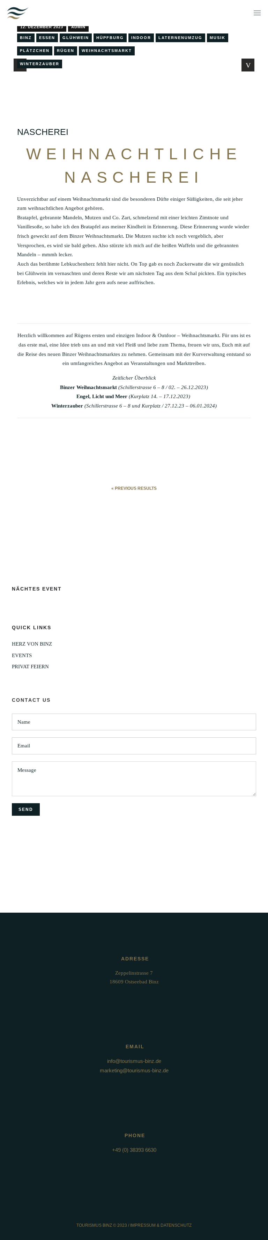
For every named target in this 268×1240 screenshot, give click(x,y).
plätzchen (35, 50)
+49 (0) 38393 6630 (134, 1150)
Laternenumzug (180, 38)
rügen (65, 50)
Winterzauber (39, 64)
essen (47, 38)
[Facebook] (128, 1212)
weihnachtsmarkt (107, 50)
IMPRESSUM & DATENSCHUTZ (161, 1225)
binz (26, 38)
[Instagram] (140, 1212)
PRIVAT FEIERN (30, 666)
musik (217, 38)
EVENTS (22, 655)
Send (25, 809)
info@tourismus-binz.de (134, 1061)
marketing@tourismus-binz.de (134, 1070)
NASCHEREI (42, 132)
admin (78, 27)
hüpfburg (110, 38)
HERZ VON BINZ (32, 644)
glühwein (75, 38)
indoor (141, 38)
